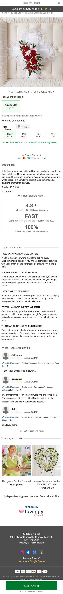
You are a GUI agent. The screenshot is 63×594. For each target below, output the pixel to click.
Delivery (9, 128)
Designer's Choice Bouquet (33, 363)
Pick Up (25, 126)
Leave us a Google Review (31, 561)
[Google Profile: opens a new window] (35, 552)
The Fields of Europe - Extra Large (36, 417)
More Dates (53, 135)
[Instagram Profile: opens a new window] (22, 552)
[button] (56, 587)
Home (4, 12)
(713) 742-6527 (31, 539)
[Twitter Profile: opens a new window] (41, 552)
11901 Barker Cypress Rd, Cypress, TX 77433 (31, 536)
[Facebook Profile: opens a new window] (28, 552)
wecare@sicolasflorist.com (31, 542)
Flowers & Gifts (15, 12)
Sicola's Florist (31, 3)
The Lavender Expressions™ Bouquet (37, 387)
